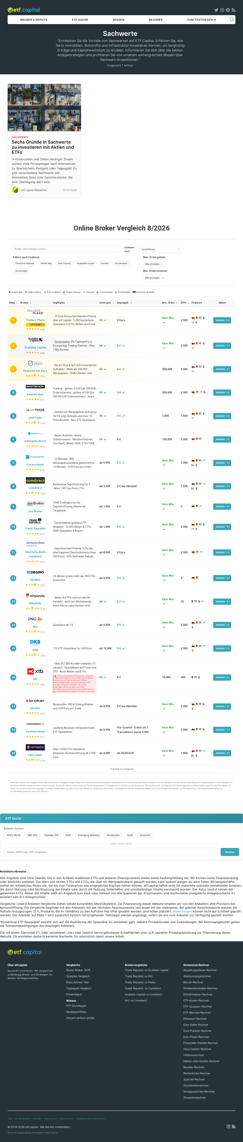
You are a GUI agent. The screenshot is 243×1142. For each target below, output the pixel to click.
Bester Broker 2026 (78, 970)
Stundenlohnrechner (195, 1085)
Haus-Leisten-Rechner (197, 1049)
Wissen (118, 19)
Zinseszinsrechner (194, 1097)
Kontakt (37, 1118)
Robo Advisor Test (77, 982)
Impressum (50, 1118)
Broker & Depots (33, 19)
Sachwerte (20, 137)
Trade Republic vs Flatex (140, 982)
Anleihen (145, 835)
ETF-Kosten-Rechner (196, 1000)
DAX (68, 835)
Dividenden (113, 835)
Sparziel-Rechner (194, 1079)
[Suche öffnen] (232, 19)
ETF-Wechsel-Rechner (197, 1012)
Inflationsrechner (193, 1055)
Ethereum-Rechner (195, 1018)
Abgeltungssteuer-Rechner (200, 970)
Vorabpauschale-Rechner (199, 1091)
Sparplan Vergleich (78, 976)
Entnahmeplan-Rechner (197, 994)
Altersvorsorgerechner (197, 976)
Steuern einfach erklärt (80, 1017)
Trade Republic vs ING (139, 976)
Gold (130, 835)
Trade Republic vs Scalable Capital (146, 970)
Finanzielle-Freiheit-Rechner (200, 1042)
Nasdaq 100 (51, 835)
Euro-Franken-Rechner (197, 1030)
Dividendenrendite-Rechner (200, 988)
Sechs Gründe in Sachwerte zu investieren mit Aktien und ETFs (43, 147)
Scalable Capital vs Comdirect (143, 994)
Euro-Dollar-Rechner (195, 1024)
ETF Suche (80, 19)
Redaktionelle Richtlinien (90, 1118)
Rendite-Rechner (193, 1067)
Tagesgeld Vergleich (79, 988)
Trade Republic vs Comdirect (143, 988)
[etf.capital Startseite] (24, 10)
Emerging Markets (88, 835)
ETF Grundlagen (76, 1005)
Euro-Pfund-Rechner (196, 1036)
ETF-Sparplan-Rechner (197, 1006)
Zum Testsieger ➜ (201, 19)
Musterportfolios (76, 1011)
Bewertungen (182, 911)
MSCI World (13, 835)
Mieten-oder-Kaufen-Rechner (201, 1061)
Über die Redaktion (19, 1118)
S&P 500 (32, 835)
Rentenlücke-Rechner (196, 1073)
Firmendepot (74, 994)
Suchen (229, 851)
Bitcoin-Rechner (193, 982)
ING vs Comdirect (136, 1000)
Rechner (156, 19)
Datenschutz (66, 1118)
